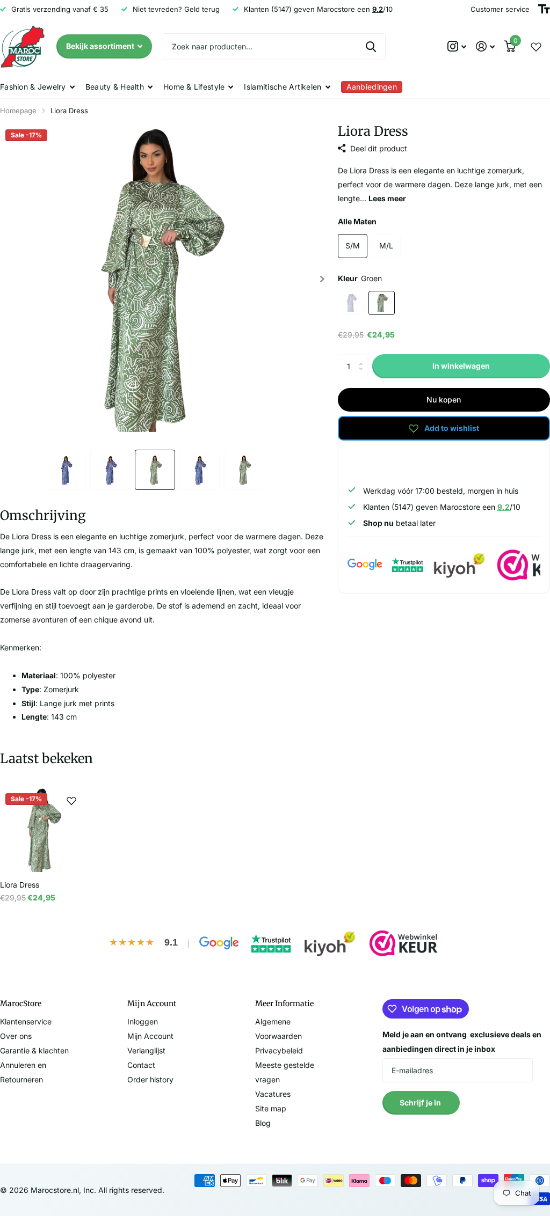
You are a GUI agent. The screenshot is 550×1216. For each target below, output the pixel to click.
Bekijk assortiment (101, 45)
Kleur (360, 278)
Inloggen (142, 1021)
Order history (150, 1079)
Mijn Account (150, 1036)
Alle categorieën (37, 87)
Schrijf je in (421, 1102)
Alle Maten (357, 221)
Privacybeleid (279, 1050)
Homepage (18, 110)
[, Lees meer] (457, 46)
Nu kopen (443, 399)
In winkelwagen (461, 365)
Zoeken (371, 46)
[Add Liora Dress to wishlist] (71, 800)
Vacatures (273, 1093)
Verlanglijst (146, 1050)
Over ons (16, 1036)
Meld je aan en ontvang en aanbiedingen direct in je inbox (461, 1041)
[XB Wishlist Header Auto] (536, 46)
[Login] (485, 46)
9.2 (503, 506)
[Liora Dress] (42, 830)
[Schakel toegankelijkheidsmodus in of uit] (544, 9)
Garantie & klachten (34, 1050)
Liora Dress (19, 884)
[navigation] (66, 470)
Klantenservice (26, 1021)
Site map (270, 1108)
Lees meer (387, 198)
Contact (141, 1065)
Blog (263, 1122)
